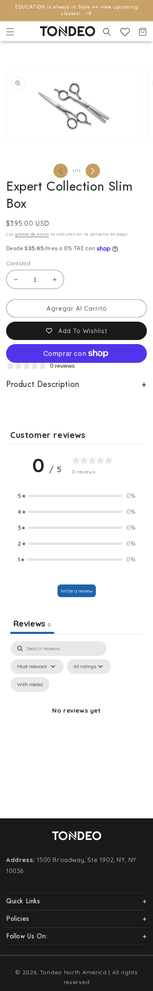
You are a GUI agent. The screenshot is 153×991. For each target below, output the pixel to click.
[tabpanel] (76, 720)
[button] (10, 32)
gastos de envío (32, 234)
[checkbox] (30, 684)
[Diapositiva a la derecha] (93, 171)
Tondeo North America (73, 972)
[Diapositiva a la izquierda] (60, 171)
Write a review (77, 591)
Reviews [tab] (32, 623)
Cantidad (18, 263)
